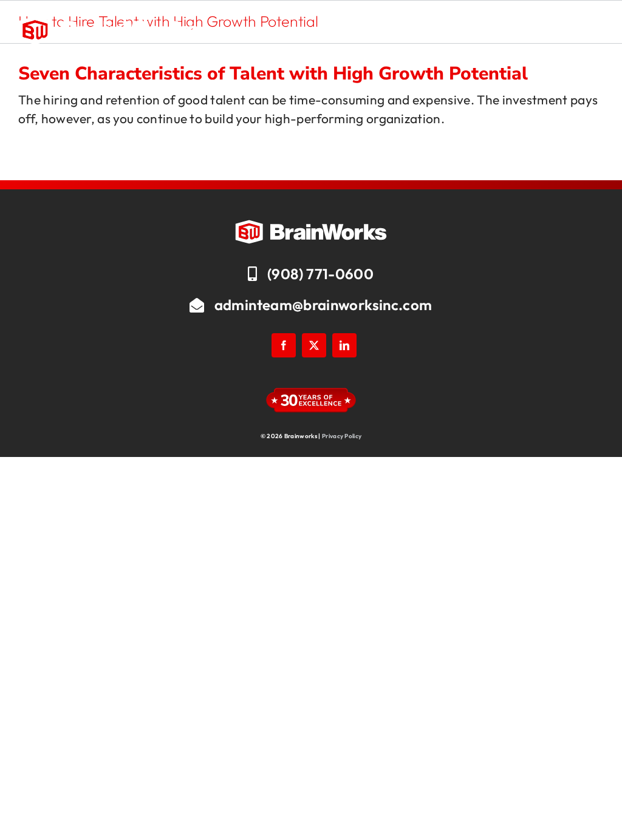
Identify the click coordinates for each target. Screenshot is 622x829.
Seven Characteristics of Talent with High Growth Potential (273, 73)
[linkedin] (344, 345)
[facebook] (284, 345)
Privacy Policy (341, 436)
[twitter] (314, 345)
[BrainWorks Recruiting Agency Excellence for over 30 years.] (109, 22)
